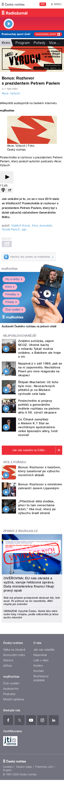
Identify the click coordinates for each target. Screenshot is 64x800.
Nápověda (40, 655)
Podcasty (9, 694)
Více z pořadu (14, 462)
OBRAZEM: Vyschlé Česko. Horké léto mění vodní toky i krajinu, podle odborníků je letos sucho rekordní (31, 614)
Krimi (8, 286)
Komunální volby (14, 655)
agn (24, 229)
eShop (7, 665)
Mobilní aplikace (13, 699)
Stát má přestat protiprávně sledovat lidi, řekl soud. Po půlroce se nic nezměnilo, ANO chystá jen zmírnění (32, 601)
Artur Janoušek (42, 225)
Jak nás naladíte (44, 649)
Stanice (8, 660)
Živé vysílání (12, 309)
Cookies (8, 766)
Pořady (40, 43)
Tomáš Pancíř (11, 229)
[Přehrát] (7, 177)
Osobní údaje (24, 766)
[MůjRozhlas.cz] (7, 111)
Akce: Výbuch (11, 93)
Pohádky (10, 294)
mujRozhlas (9, 268)
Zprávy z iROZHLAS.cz (20, 531)
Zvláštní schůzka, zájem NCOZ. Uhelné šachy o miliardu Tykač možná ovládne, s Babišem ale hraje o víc (39, 348)
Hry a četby (12, 279)
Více (54, 43)
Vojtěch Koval (20, 225)
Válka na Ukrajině (14, 649)
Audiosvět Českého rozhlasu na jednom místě (29, 326)
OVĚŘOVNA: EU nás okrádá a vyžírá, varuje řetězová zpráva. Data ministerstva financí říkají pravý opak (29, 584)
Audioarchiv (11, 688)
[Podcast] (3, 190)
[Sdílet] (9, 190)
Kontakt (38, 671)
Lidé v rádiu (41, 660)
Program (22, 43)
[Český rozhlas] (13, 4)
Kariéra (38, 665)
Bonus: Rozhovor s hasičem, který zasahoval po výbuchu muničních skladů (39, 471)
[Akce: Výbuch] (32, 59)
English (7, 770)
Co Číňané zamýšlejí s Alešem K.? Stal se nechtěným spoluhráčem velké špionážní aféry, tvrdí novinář (38, 427)
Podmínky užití (44, 766)
